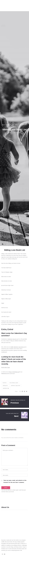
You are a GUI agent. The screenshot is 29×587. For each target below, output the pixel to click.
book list (4, 382)
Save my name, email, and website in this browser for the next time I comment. (15, 481)
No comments (17, 132)
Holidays (10, 124)
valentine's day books (15, 385)
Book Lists (4, 124)
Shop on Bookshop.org (14, 371)
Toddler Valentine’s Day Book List (17, 347)
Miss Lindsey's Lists (16, 124)
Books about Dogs (5, 367)
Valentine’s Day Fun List (13, 339)
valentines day (6, 388)
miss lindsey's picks (14, 382)
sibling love (5, 385)
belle (10, 132)
